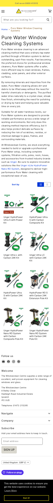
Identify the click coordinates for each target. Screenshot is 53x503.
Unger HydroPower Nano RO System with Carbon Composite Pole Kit (13, 334)
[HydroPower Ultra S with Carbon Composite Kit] (39, 204)
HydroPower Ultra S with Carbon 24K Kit (13, 295)
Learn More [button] (11, 490)
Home (4, 29)
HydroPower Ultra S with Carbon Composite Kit (38, 220)
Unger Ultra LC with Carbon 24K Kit (37, 258)
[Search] (48, 19)
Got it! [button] (26, 498)
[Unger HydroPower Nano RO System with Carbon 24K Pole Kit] (39, 317)
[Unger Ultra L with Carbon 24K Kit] (14, 241)
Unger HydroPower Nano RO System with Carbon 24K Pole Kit (39, 334)
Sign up (9, 449)
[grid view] (40, 184)
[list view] (47, 184)
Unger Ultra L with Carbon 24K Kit (13, 256)
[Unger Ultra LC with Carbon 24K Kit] (39, 241)
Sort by (15, 184)
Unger (13, 162)
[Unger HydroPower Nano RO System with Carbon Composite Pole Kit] (14, 317)
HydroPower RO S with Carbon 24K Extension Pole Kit (38, 295)
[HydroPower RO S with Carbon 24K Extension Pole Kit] (39, 279)
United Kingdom (14, 462)
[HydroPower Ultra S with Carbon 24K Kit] (14, 279)
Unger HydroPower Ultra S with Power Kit (13, 220)
